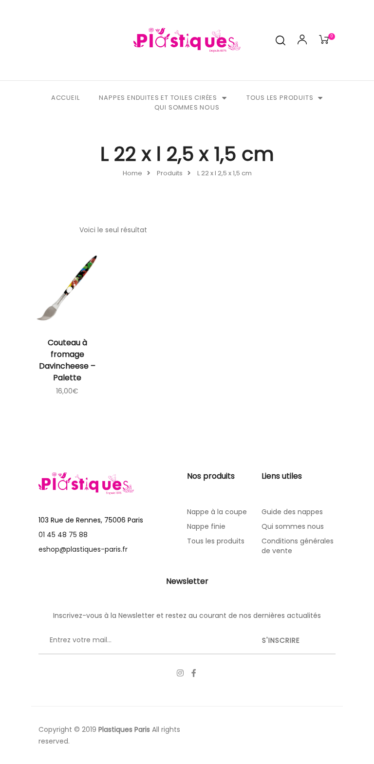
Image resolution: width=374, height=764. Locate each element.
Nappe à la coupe (217, 512)
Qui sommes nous (187, 107)
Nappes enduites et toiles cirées (158, 97)
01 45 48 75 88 (63, 535)
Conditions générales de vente (298, 546)
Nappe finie (206, 526)
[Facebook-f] (194, 673)
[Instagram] (180, 673)
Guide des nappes (292, 512)
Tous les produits (280, 97)
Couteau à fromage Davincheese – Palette (67, 360)
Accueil (65, 97)
